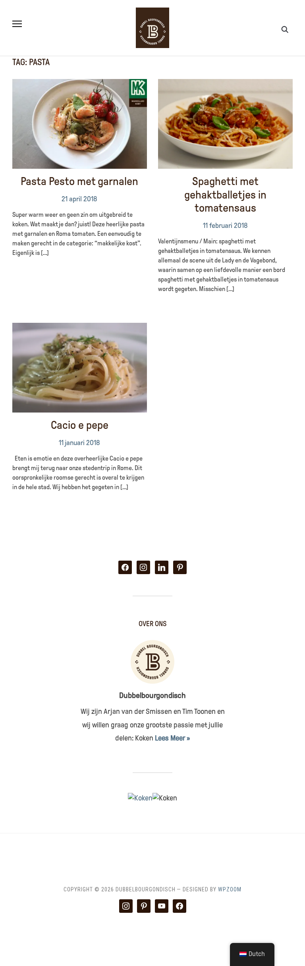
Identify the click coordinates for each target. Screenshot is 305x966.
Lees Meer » (172, 738)
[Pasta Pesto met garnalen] (79, 84)
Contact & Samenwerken (116, 853)
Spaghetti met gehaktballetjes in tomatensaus (225, 194)
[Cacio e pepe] (79, 328)
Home (63, 853)
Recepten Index (227, 853)
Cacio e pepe (79, 425)
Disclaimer (178, 853)
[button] (17, 23)
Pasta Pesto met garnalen (79, 181)
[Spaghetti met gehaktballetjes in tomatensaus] (225, 84)
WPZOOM (229, 889)
